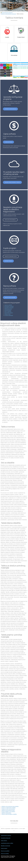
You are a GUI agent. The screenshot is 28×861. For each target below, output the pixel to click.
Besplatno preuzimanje (10, 219)
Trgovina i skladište (8, 305)
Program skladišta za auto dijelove (8, 811)
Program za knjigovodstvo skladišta (8, 807)
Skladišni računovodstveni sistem (8, 810)
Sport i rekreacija (7, 311)
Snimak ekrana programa (6, 835)
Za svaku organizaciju (8, 315)
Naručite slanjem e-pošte (11, 256)
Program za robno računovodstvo (8, 809)
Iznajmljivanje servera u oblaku (12, 182)
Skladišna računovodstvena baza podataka (10, 806)
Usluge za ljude (7, 314)
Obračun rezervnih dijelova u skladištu (9, 814)
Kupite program (4, 848)
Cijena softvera (8, 142)
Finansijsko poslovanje (8, 307)
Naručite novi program (10, 297)
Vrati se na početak (5, 853)
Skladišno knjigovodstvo (6, 812)
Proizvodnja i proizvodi (8, 306)
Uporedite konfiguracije (5, 838)
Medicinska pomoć (8, 308)
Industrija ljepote (7, 310)
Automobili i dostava (8, 312)
